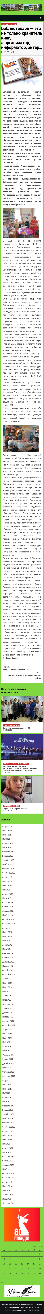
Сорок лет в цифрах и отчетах (15, 809)
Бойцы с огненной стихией (15, 668)
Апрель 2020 (7, 1148)
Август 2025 (7, 877)
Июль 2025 (7, 881)
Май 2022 (6, 1042)
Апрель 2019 (7, 1194)
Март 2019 (6, 1199)
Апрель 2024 (7, 945)
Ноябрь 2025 (7, 864)
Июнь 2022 (7, 1038)
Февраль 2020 (8, 1156)
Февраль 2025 (8, 902)
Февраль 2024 (8, 953)
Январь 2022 (7, 1059)
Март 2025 (6, 898)
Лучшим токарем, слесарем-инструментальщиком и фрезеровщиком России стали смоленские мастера (20, 768)
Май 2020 (6, 1143)
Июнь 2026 (7, 834)
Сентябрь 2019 (8, 1177)
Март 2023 (6, 1000)
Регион (7, 764)
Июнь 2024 (7, 936)
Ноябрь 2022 (7, 1016)
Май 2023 (6, 991)
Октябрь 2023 (8, 970)
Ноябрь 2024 (7, 915)
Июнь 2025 (7, 885)
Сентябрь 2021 (8, 1076)
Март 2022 (6, 1050)
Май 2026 (6, 839)
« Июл (3, 1282)
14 (28, 1264)
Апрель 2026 (7, 843)
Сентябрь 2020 (8, 1127)
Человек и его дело (9, 24)
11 (10, 1264)
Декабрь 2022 (8, 1012)
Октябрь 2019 (8, 1173)
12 (16, 1264)
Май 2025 (6, 889)
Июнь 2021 (7, 1089)
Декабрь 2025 (8, 860)
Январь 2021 (7, 1110)
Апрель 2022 (7, 1046)
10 (4, 1264)
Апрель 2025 (7, 894)
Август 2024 (7, 928)
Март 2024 (6, 949)
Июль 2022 (7, 1033)
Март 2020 (6, 1152)
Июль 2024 (7, 932)
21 (28, 1268)
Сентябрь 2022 (8, 1025)
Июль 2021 (7, 1084)
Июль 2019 (7, 1186)
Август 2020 (7, 1131)
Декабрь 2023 (8, 961)
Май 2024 (6, 940)
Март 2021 (6, 1101)
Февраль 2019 (8, 1203)
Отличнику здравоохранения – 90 (16, 728)
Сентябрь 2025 (8, 873)
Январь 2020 (7, 1160)
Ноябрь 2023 (7, 966)
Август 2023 (7, 978)
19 (16, 1268)
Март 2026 (6, 847)
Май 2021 (6, 1093)
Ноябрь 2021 (7, 1067)
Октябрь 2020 (8, 1122)
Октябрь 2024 (8, 919)
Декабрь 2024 (8, 911)
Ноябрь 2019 (7, 1169)
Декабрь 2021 (8, 1063)
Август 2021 (7, 1080)
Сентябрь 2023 (8, 974)
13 (22, 1264)
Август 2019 (7, 1182)
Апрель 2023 (7, 995)
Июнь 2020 (7, 1139)
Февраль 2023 (8, 1004)
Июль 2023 (7, 983)
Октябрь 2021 (8, 1072)
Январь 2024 (7, 957)
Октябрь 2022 (8, 1021)
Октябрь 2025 (8, 868)
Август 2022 (7, 1029)
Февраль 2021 (8, 1105)
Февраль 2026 (8, 851)
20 (22, 1268)
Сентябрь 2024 (8, 923)
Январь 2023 (7, 1008)
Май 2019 (6, 1190)
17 (4, 1268)
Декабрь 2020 (8, 1114)
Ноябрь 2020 (7, 1118)
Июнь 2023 (7, 987)
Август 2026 (7, 826)
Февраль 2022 (8, 1055)
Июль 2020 (7, 1135)
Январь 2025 (7, 906)
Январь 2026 (7, 856)
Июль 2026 (7, 830)
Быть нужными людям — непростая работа (24, 675)
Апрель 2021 (7, 1097)
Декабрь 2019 (8, 1165)
